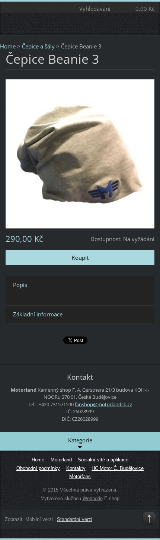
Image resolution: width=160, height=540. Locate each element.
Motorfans (80, 476)
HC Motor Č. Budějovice (118, 468)
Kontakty (76, 468)
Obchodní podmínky (38, 468)
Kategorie (80, 440)
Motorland (61, 459)
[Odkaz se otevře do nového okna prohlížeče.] (80, 153)
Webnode (93, 498)
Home (8, 46)
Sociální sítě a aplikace (103, 459)
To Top (149, 519)
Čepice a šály (38, 46)
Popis (20, 284)
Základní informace (38, 314)
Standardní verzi (74, 519)
